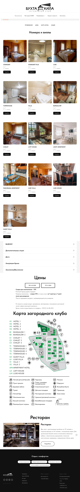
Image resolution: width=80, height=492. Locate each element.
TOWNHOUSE (7, 106)
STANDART (6, 64)
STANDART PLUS (33, 64)
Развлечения (24, 480)
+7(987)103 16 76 (63, 485)
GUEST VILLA (7, 229)
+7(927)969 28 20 (63, 487)
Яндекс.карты (62, 483)
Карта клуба (45, 25)
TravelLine (5, 19)
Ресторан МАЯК (29, 15)
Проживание (18, 15)
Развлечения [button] (40, 15)
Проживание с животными (55, 461)
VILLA (30, 106)
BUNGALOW (57, 106)
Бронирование (25, 482)
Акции (53, 25)
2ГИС (61, 480)
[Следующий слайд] (76, 435)
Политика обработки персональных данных (40, 465)
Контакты (62, 15)
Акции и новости (52, 15)
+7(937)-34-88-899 (47, 308)
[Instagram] (4, 480)
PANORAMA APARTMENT (11, 188)
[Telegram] (9, 480)
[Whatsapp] (12, 480)
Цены (36, 25)
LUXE (55, 64)
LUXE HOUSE (57, 188)
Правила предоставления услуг (39, 461)
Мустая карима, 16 (44, 476)
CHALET (5, 147)
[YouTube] (7, 480)
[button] (32, 285)
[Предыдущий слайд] (3, 435)
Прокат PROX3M (25, 476)
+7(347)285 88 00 (44, 478)
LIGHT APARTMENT (59, 147)
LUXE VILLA (32, 188)
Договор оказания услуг (24, 461)
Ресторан (24, 478)
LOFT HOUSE (32, 147)
